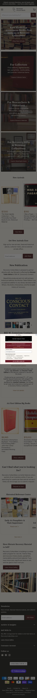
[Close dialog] (36, 334)
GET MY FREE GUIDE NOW (18, 361)
